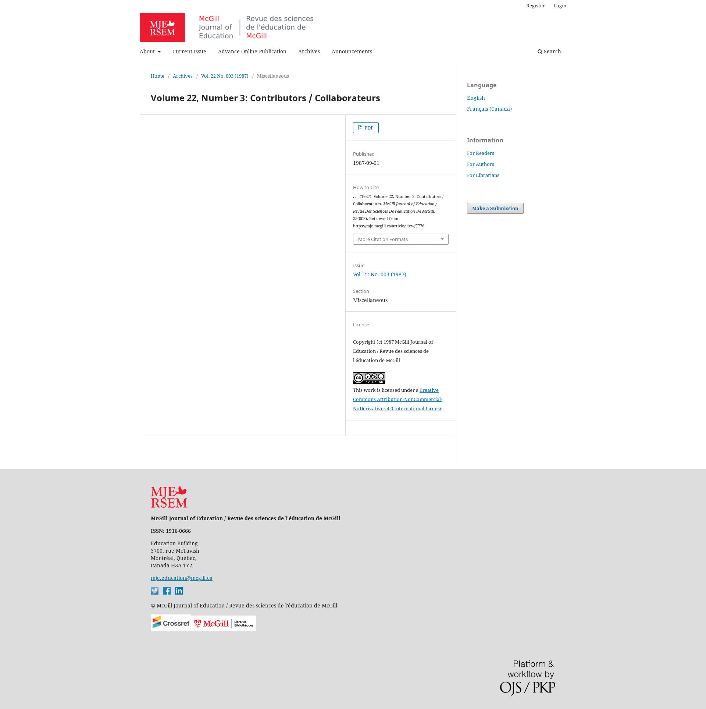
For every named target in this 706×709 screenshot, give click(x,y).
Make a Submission (495, 208)
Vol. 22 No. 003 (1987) (225, 75)
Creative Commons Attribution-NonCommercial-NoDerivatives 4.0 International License (397, 399)
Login (559, 5)
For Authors (480, 164)
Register (535, 5)
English (476, 97)
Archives (309, 51)
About (148, 51)
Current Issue (189, 51)
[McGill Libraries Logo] (223, 629)
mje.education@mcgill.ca (182, 577)
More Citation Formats (383, 239)
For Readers (480, 153)
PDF (368, 127)
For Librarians (483, 175)
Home (157, 75)
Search (551, 51)
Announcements (352, 51)
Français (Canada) (489, 108)
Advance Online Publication (252, 51)
